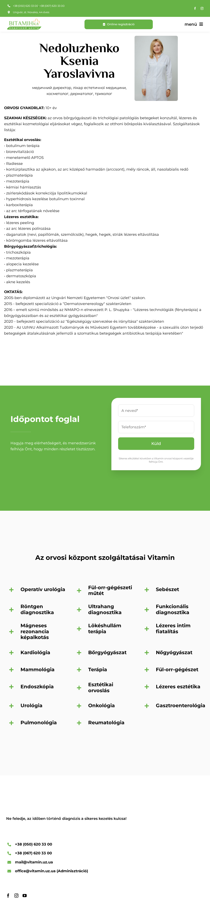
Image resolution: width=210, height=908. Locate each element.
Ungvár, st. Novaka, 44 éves (31, 12)
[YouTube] (25, 896)
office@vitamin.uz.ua (35, 871)
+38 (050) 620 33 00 (25, 5)
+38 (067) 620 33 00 (52, 5)
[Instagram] (202, 8)
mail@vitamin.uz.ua (34, 862)
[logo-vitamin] (24, 20)
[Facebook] (195, 8)
